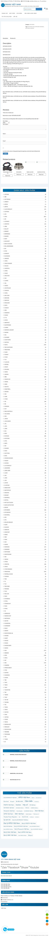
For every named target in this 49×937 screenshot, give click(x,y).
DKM (5, 310)
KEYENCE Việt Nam (9, 808)
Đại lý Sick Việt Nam (10, 832)
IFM (5, 401)
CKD (5, 278)
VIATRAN (6, 717)
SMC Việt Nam (19, 814)
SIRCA (5, 657)
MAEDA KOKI (7, 487)
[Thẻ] (9, 876)
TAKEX (5, 685)
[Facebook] (13, 867)
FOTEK (6, 357)
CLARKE (6, 280)
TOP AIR (6, 699)
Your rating (5, 121)
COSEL (6, 293)
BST (5, 248)
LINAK (5, 477)
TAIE (5, 680)
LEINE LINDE (7, 470)
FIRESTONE (7, 349)
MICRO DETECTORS (9, 505)
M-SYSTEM (6, 485)
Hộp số (25, 805)
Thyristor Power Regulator (10, 817)
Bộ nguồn (12, 801)
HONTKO (6, 391)
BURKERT (6, 253)
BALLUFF (6, 228)
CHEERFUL (7, 268)
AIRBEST (6, 201)
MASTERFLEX (7, 490)
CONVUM (6, 290)
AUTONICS (6, 221)
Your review (5, 124)
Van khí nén (25, 817)
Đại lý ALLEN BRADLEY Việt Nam (20, 820)
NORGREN (6, 549)
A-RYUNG (6, 194)
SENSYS (6, 630)
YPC (5, 736)
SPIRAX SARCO (8, 667)
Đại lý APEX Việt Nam (12, 823)
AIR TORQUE (7, 199)
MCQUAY (6, 495)
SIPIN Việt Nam (8, 814)
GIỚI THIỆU (12, 13)
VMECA (6, 722)
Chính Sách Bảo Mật (5, 888)
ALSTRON (6, 211)
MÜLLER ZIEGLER (8, 522)
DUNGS (6, 315)
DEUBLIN (6, 307)
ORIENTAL (6, 564)
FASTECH (6, 342)
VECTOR (6, 712)
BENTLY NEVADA (8, 243)
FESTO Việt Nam (9, 805)
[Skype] (24, 867)
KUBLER (6, 460)
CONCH (6, 285)
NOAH (5, 539)
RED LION (6, 593)
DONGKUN (6, 312)
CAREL (6, 261)
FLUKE (5, 352)
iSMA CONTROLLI (8, 411)
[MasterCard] (11, 876)
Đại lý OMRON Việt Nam (8, 829)
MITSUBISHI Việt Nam (20, 807)
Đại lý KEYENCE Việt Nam (21, 826)
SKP (5, 660)
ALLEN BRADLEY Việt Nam (10, 797)
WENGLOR (6, 726)
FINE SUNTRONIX (8, 347)
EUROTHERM (7, 339)
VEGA (5, 714)
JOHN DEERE (7, 421)
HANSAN (6, 374)
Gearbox (18, 805)
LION (5, 480)
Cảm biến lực (37, 801)
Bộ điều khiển (19, 801)
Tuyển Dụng (3, 908)
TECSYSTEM (7, 689)
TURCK (6, 707)
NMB (5, 537)
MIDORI (6, 507)
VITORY (6, 719)
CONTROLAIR (7, 288)
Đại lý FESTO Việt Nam (29, 823)
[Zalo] (4, 867)
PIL (5, 581)
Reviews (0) (12, 38)
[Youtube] (34, 867)
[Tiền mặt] (6, 876)
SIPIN (5, 655)
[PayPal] (7, 876)
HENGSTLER (7, 379)
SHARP (6, 638)
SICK (5, 650)
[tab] (5, 38)
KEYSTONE (7, 438)
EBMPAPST (7, 322)
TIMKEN (6, 694)
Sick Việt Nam (39, 811)
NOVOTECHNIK (7, 554)
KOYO (5, 455)
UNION (6, 709)
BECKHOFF (7, 241)
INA (5, 403)
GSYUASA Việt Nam (29, 28)
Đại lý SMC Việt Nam (10, 835)
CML (5, 283)
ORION (6, 566)
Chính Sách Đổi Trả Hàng (6, 886)
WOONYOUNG (7, 729)
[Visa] (4, 876)
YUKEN (6, 739)
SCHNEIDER (7, 625)
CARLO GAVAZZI (8, 263)
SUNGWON (7, 675)
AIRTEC (6, 206)
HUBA (5, 396)
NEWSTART (7, 532)
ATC (5, 219)
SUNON (6, 677)
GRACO (6, 367)
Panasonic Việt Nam (9, 811)
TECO (5, 687)
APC (5, 214)
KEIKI (5, 433)
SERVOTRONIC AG (8, 633)
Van (19, 817)
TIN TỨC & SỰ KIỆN (7, 16)
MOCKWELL (7, 514)
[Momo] (1, 876)
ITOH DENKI (7, 413)
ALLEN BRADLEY (8, 209)
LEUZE (5, 473)
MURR (5, 524)
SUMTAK (6, 672)
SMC (5, 662)
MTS (5, 519)
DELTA (5, 305)
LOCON (6, 482)
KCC (5, 431)
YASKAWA (6, 731)
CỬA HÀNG (19, 13)
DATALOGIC (7, 302)
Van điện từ (37, 816)
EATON (6, 320)
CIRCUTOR (6, 275)
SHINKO (6, 643)
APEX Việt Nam (24, 797)
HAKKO (6, 371)
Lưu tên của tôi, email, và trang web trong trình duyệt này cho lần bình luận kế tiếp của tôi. (21, 151)
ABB (5, 196)
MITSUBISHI (7, 510)
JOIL (5, 423)
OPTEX (6, 561)
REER (5, 596)
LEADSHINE (7, 468)
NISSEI (6, 534)
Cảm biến (30, 26)
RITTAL (6, 601)
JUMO (5, 428)
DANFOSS (6, 300)
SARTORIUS (7, 618)
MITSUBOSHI (7, 512)
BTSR (5, 251)
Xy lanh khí (7, 820)
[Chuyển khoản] (3, 876)
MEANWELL (7, 497)
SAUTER (6, 620)
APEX (5, 216)
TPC (5, 704)
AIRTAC (6, 204)
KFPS (5, 441)
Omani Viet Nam (42, 935)
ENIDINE (6, 332)
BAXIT (5, 238)
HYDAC (6, 399)
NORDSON (6, 546)
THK (5, 692)
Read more (7, 175)
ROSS (5, 606)
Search (39, 9)
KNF (5, 445)
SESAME (6, 635)
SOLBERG (6, 665)
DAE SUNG (6, 295)
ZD (5, 741)
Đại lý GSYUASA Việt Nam (38, 26)
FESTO (6, 344)
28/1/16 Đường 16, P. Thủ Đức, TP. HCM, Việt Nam (11, 895)
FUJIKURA (6, 362)
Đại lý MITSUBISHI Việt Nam (34, 826)
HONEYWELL (7, 389)
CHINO (6, 270)
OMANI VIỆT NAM (13, 4)
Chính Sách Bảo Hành (5, 885)
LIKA (5, 475)
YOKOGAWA (7, 734)
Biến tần (33, 797)
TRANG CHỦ (5, 13)
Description (5, 38)
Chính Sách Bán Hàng (5, 884)
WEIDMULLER (7, 724)
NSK (5, 556)
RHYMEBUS (7, 598)
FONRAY (6, 354)
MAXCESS (6, 492)
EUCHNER (6, 337)
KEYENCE (6, 436)
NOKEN (6, 544)
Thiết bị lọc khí (36, 814)
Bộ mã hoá (6, 801)
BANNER (6, 231)
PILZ (5, 583)
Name (4, 133)
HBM (5, 376)
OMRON (6, 559)
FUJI (5, 359)
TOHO (5, 697)
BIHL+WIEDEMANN (8, 246)
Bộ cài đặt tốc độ (38, 797)
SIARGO (6, 648)
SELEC (6, 628)
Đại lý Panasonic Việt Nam (22, 829)
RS (5, 611)
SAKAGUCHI (7, 613)
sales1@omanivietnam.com (34, 1)
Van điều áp (31, 816)
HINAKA (6, 381)
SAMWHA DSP (7, 616)
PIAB (5, 579)
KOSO (5, 450)
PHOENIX (6, 576)
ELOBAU (6, 327)
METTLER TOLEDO (8, 502)
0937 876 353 (24, 1)
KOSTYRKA (7, 453)
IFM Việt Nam (33, 805)
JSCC (5, 426)
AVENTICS (6, 224)
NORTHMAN (7, 551)
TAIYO (5, 682)
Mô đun (27, 808)
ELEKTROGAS (7, 325)
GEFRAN (6, 364)
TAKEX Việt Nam (29, 814)
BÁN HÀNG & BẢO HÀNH (31, 13)
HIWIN (5, 384)
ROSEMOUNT (7, 603)
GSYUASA (32, 24)
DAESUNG (6, 298)
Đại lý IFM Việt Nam (8, 826)
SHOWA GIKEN (7, 645)
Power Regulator (19, 810)
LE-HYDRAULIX (7, 465)
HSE (5, 394)
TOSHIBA (6, 702)
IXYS (5, 416)
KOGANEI (6, 448)
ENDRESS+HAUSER (9, 330)
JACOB (6, 418)
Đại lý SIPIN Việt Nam (24, 832)
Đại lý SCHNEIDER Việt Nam (36, 829)
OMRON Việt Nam (34, 807)
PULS (5, 591)
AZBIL (5, 226)
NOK (5, 542)
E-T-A (5, 317)
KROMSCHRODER (8, 458)
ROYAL (6, 608)
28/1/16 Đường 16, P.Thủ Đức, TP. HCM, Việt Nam (11, 1)
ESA (5, 334)
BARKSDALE (7, 233)
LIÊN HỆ (15, 16)
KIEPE (5, 443)
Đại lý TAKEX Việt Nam (22, 835)
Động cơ (30, 835)
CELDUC (6, 265)
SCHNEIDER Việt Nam (28, 811)
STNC (5, 670)
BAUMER (6, 236)
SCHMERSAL (7, 623)
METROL (6, 500)
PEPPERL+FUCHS (8, 574)
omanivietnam (43, 1)
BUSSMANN (7, 256)
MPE (5, 517)
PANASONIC (7, 571)
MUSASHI (6, 527)
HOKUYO (6, 386)
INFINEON (6, 406)
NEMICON (6, 529)
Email (4, 141)
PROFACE (6, 588)
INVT (5, 408)
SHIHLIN (6, 640)
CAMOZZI (6, 258)
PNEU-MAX (7, 586)
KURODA (6, 463)
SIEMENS (6, 653)
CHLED (6, 273)
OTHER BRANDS (8, 569)
